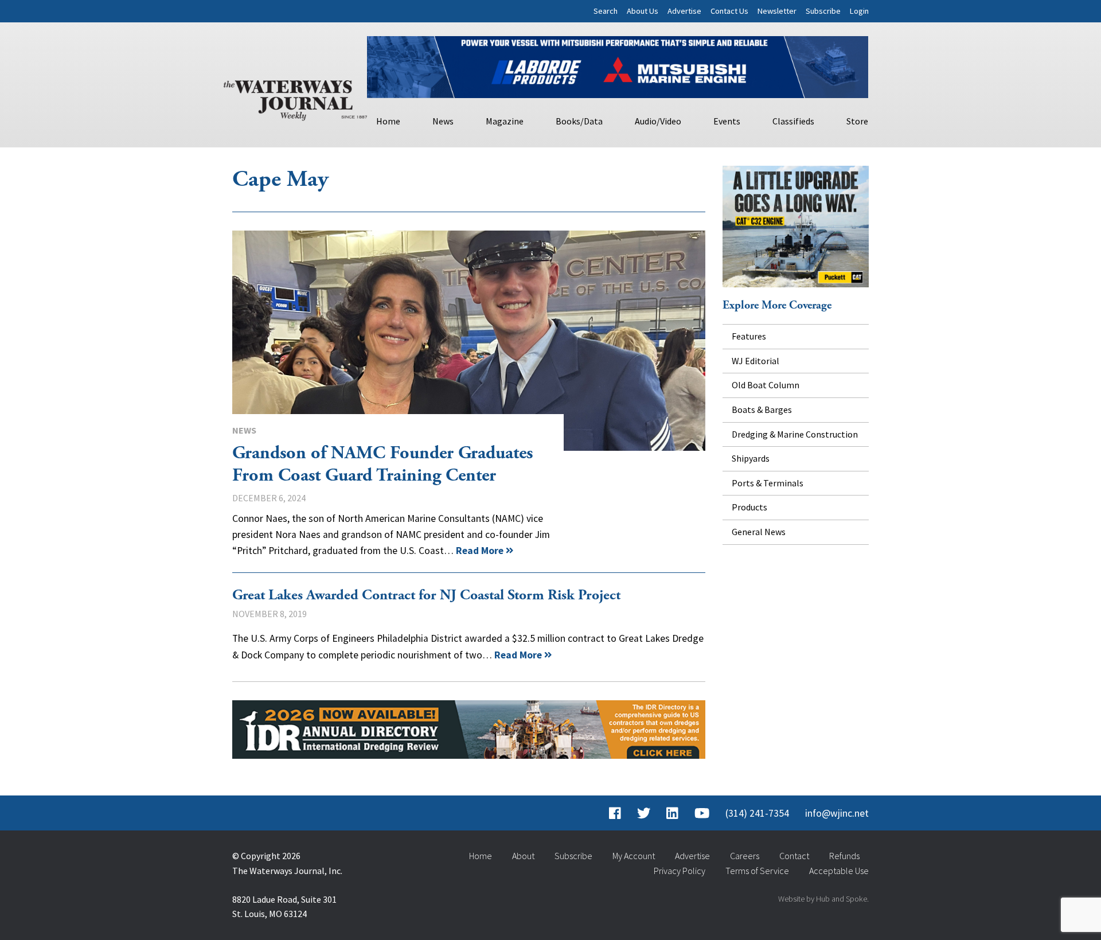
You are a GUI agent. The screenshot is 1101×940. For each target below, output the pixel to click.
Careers (744, 855)
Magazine (505, 121)
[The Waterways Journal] (295, 98)
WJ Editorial (755, 360)
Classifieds (793, 121)
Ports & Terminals (767, 483)
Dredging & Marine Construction (795, 434)
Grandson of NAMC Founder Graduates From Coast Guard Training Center (468, 341)
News (443, 121)
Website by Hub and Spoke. (823, 899)
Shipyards (751, 458)
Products (749, 507)
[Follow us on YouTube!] (701, 813)
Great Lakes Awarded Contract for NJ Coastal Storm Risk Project (426, 595)
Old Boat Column (765, 385)
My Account (633, 855)
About (523, 855)
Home (388, 121)
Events (726, 121)
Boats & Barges (762, 409)
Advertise (684, 11)
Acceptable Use (839, 870)
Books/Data (579, 121)
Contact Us (729, 11)
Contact (794, 855)
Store (857, 121)
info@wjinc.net (837, 813)
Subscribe (823, 11)
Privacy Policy (679, 870)
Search (606, 11)
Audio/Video (658, 121)
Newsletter (777, 11)
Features (749, 336)
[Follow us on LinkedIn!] (672, 813)
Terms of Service (757, 870)
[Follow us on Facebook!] (615, 813)
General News (759, 531)
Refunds (844, 855)
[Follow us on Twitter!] (643, 813)
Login (859, 11)
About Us (642, 11)
